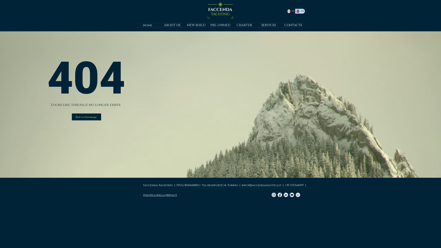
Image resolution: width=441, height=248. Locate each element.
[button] (220, 25)
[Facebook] (280, 195)
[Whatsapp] (298, 195)
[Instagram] (274, 195)
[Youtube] (292, 195)
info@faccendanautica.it (261, 185)
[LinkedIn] (286, 195)
